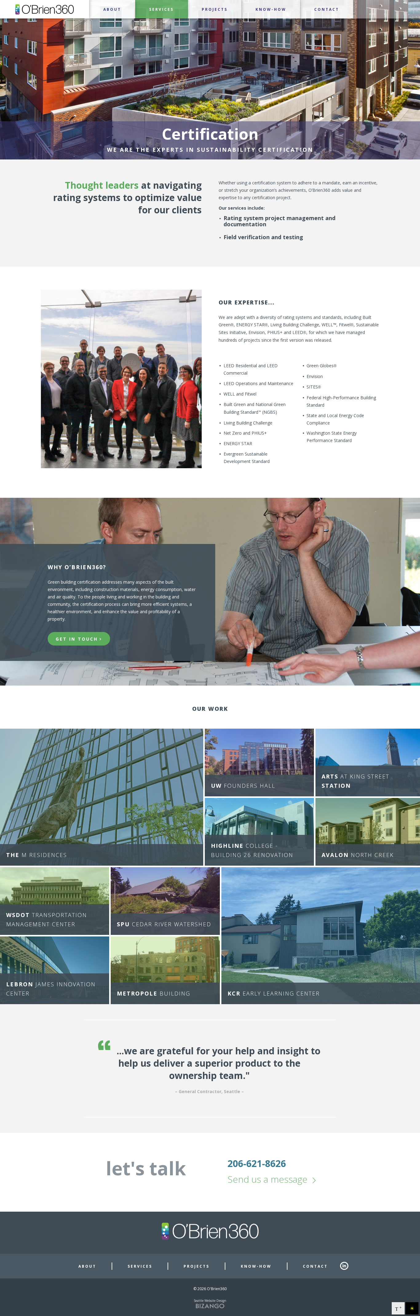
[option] (210, 1068)
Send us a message (267, 1179)
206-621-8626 (257, 1163)
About (87, 1266)
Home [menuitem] (44, 9)
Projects (196, 1266)
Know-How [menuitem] (271, 9)
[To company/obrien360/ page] (347, 1266)
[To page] (0, 21)
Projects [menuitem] (215, 9)
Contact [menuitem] (326, 9)
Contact (315, 1266)
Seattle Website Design (210, 1300)
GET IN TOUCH (77, 639)
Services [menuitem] (161, 9)
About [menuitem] (112, 9)
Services (140, 1266)
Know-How (256, 1266)
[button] (101, 797)
